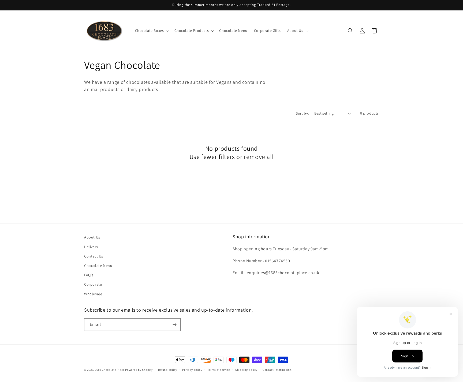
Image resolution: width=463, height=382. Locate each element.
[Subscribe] (174, 324)
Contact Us (93, 256)
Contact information (277, 370)
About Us (92, 237)
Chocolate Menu (98, 265)
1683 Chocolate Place (110, 370)
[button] (151, 30)
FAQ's (89, 275)
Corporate (93, 284)
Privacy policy (192, 370)
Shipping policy (246, 370)
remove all (259, 157)
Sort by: (302, 113)
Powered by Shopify (139, 370)
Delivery (91, 246)
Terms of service (218, 370)
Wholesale (93, 294)
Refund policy (167, 370)
